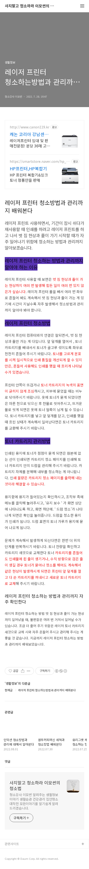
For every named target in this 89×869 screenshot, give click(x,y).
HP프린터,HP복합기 (28, 168)
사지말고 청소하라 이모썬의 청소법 (31, 6)
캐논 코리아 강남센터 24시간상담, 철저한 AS (29, 134)
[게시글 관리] (29, 670)
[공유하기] (23, 670)
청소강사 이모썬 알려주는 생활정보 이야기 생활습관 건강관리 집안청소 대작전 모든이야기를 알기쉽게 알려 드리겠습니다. (33, 801)
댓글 (7, 761)
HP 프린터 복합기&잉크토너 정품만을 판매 (29, 177)
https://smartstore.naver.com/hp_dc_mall (40, 161)
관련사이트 (12, 844)
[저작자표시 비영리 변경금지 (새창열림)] (60, 671)
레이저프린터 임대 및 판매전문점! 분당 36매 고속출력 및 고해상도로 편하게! (30, 143)
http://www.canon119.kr (29, 127)
